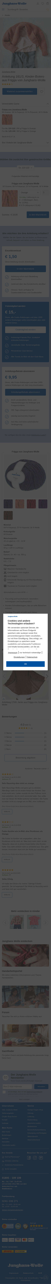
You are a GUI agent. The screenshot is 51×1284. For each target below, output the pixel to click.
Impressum (12, 652)
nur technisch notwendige (30, 652)
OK (25, 664)
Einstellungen (19, 657)
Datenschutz (32, 657)
